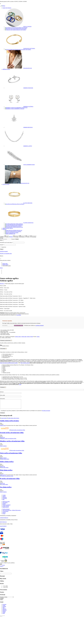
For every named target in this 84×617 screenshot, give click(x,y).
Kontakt (4, 503)
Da (4, 587)
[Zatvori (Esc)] (4, 615)
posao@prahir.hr (3, 526)
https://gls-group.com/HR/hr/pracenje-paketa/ (9, 362)
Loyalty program (5, 505)
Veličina (2, 581)
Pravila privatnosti (5, 509)
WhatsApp (4, 609)
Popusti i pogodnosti (6, 504)
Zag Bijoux (4, 498)
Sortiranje (2, 594)
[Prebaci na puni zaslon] (1, 615)
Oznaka (2, 592)
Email (3, 613)
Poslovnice (4, 497)
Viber (3, 607)
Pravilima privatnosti (46, 410)
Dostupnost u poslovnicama (5, 340)
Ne (4, 586)
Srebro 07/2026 (30, 336)
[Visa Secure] (1, 533)
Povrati (3, 513)
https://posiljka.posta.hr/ (25, 362)
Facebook (4, 604)
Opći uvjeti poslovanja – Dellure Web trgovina (11, 510)
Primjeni (1, 598)
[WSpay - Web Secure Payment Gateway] (4, 554)
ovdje (20, 384)
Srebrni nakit (4, 263)
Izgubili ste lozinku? (4, 251)
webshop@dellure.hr (4, 517)
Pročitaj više (2, 437)
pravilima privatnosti (40, 325)
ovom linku (18, 314)
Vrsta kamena (3, 589)
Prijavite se (2, 283)
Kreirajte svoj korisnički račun (6, 253)
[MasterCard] (2, 536)
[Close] (3, 240)
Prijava (1, 249)
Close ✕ (1, 566)
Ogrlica (38, 336)
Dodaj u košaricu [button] (3, 445)
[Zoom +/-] (0, 615)
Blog (3, 499)
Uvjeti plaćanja (5, 511)
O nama (4, 495)
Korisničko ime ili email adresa (6, 242)
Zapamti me (3, 247)
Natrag (1, 267)
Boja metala (3, 578)
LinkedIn (4, 606)
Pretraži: (13, 239)
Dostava (4, 512)
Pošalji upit (2, 387)
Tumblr (3, 612)
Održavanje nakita (6, 501)
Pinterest (4, 611)
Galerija (4, 496)
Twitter (3, 605)
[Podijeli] (2, 615)
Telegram (4, 608)
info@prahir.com (3, 521)
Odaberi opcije (3, 425)
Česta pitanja (2, 348)
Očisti (1, 599)
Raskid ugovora (5, 507)
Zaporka (2, 244)
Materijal (2, 576)
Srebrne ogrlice (5, 264)
